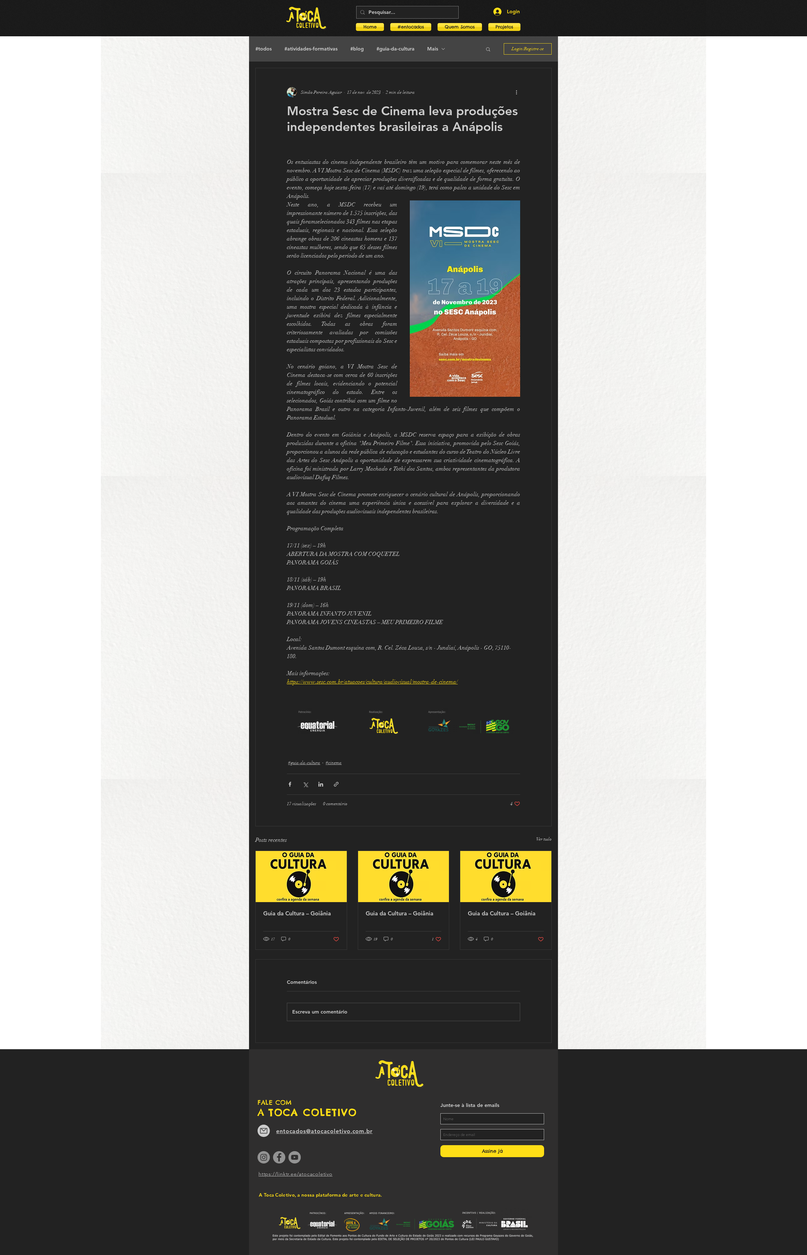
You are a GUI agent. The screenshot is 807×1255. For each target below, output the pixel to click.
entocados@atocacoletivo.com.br (324, 1131)
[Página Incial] (306, 18)
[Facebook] (279, 1157)
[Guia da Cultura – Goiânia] (301, 876)
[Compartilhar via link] (336, 784)
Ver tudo (544, 839)
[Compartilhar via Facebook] (290, 784)
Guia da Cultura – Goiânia (297, 913)
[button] (502, 27)
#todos (263, 49)
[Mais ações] (516, 92)
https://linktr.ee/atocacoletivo (295, 1174)
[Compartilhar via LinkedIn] (321, 784)
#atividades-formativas (311, 49)
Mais (432, 49)
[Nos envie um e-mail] (264, 1131)
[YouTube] (294, 1157)
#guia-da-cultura (395, 49)
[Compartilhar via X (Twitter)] (305, 784)
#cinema (334, 762)
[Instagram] (264, 1157)
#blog (357, 49)
